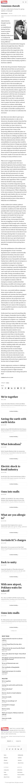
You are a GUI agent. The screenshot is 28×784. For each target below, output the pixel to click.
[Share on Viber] (21, 388)
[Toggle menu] (26, 2)
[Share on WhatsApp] (15, 388)
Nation (10, 13)
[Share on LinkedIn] (11, 388)
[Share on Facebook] (5, 388)
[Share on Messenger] (8, 388)
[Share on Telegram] (18, 388)
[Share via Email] (24, 388)
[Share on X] (2, 388)
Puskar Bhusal (4, 13)
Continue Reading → (14, 411)
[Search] (23, 2)
